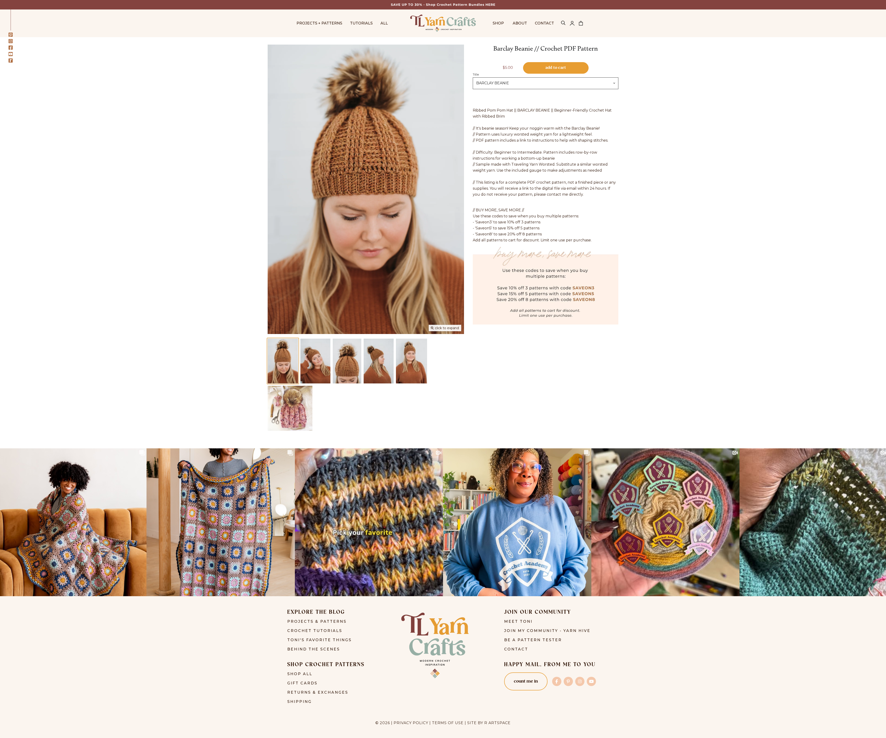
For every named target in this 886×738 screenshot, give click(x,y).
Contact (544, 23)
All (384, 23)
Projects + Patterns (319, 23)
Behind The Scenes (313, 649)
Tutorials (361, 23)
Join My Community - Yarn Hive (547, 631)
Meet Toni (518, 621)
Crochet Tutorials (314, 631)
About (520, 23)
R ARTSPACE (497, 723)
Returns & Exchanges (317, 692)
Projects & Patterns (317, 621)
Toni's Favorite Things (319, 640)
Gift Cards (302, 683)
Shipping (299, 701)
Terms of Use (448, 723)
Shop (499, 23)
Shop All (299, 674)
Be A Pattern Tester (533, 640)
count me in (526, 681)
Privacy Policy (411, 723)
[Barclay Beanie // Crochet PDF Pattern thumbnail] (283, 361)
